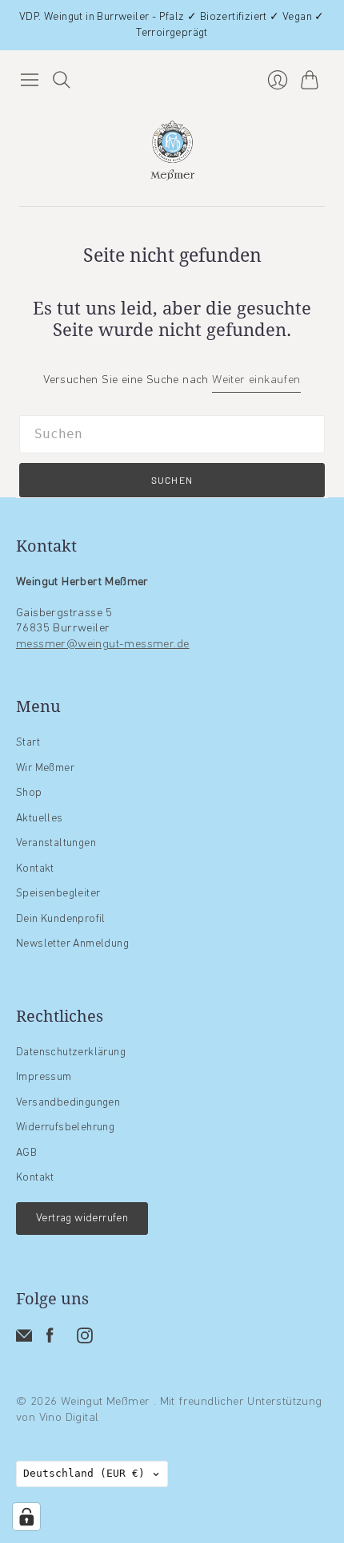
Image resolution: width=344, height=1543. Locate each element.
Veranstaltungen (56, 843)
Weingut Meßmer (107, 1402)
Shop (29, 793)
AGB (26, 1153)
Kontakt (35, 869)
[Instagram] (85, 1341)
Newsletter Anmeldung (72, 944)
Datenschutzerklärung (71, 1052)
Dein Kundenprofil (61, 919)
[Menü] (29, 80)
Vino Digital (69, 1418)
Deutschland (84, 1473)
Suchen (172, 479)
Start (28, 743)
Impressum (44, 1077)
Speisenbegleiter (58, 894)
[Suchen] (61, 80)
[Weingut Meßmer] (172, 150)
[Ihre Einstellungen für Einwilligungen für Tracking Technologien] (26, 1516)
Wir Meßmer (45, 768)
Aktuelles (39, 819)
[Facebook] (50, 1341)
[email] (24, 1341)
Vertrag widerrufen (82, 1219)
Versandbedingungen (68, 1103)
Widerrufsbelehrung (65, 1128)
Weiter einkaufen (256, 380)
